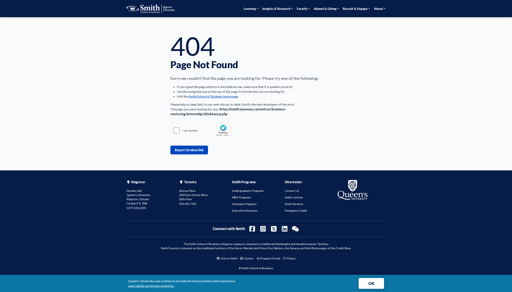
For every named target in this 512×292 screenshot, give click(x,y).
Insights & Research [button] (276, 8)
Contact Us (292, 190)
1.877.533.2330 (136, 208)
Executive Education (245, 210)
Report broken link (189, 150)
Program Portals (270, 258)
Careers (248, 258)
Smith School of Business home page (213, 96)
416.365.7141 (187, 203)
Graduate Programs (244, 204)
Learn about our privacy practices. (151, 286)
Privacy (291, 258)
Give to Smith (229, 258)
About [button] (378, 8)
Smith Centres (294, 197)
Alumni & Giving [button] (325, 8)
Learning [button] (250, 8)
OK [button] (371, 283)
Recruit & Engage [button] (355, 8)
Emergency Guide (296, 210)
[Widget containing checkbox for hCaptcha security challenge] (200, 130)
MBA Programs (241, 197)
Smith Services (294, 204)
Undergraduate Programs (248, 190)
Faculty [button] (302, 8)
